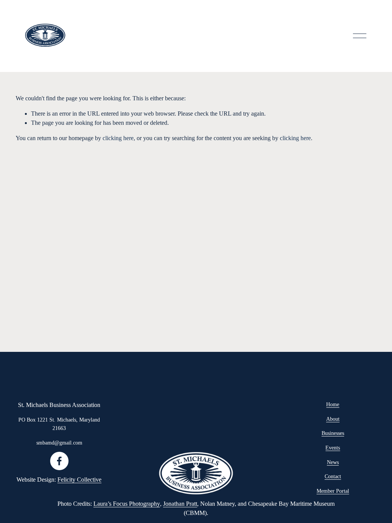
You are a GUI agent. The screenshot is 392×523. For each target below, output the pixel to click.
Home (332, 404)
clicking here (118, 138)
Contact (333, 476)
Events (332, 448)
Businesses (333, 433)
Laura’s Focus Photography (126, 503)
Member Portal (333, 491)
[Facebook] (59, 461)
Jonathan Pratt (180, 503)
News (333, 462)
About (333, 419)
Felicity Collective (79, 479)
